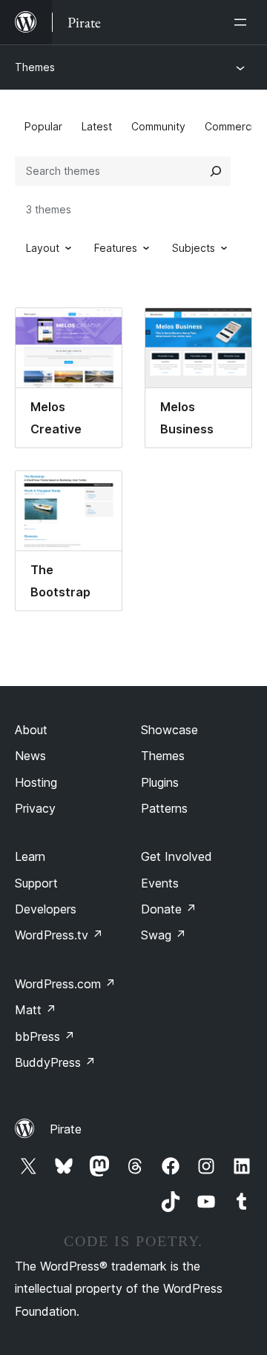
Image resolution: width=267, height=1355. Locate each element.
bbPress (45, 1036)
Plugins (160, 782)
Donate (169, 909)
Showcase (169, 729)
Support (36, 883)
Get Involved (176, 856)
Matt (35, 1009)
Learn (30, 856)
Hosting (36, 782)
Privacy (35, 808)
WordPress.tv (59, 935)
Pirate (66, 1129)
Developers (45, 909)
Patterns (164, 808)
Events (160, 883)
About (31, 729)
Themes (35, 67)
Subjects (193, 248)
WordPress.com (65, 983)
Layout (42, 248)
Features (115, 248)
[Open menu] (243, 22)
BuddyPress (55, 1062)
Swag (163, 935)
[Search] (216, 171)
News (30, 755)
